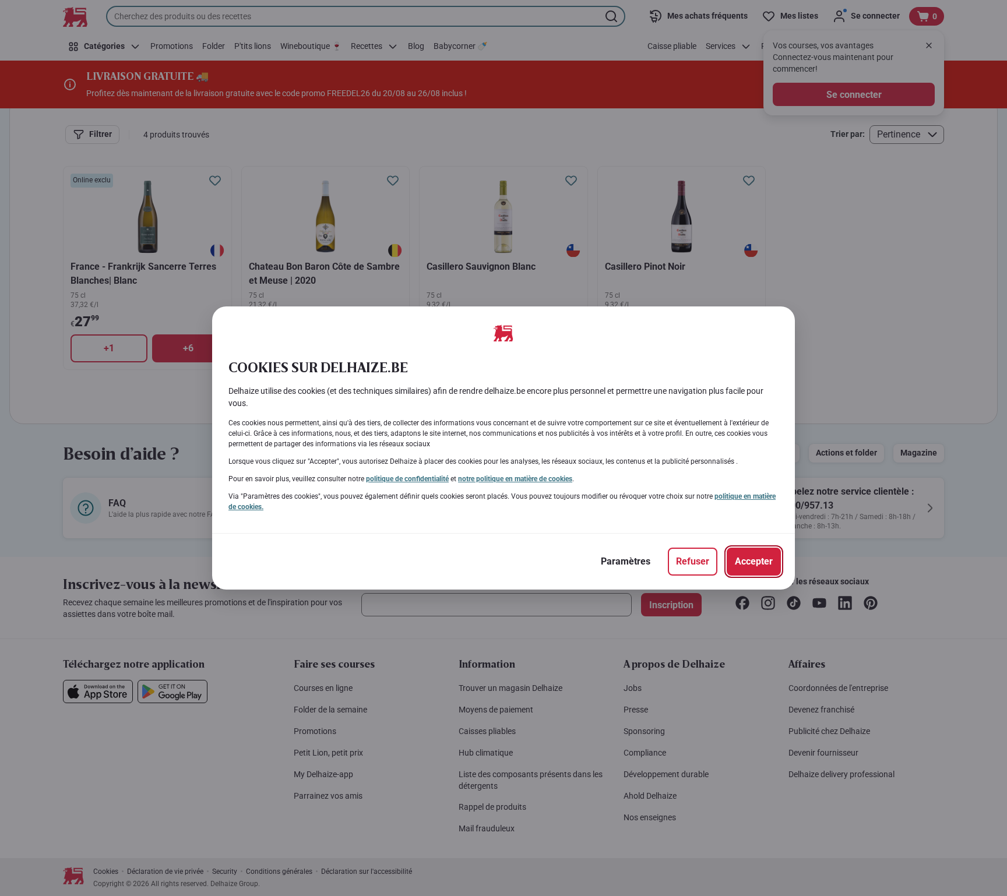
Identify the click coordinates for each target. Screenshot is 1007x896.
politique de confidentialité (407, 479)
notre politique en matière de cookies (515, 479)
